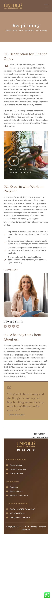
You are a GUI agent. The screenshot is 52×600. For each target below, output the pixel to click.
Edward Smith (13, 321)
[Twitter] (9, 326)
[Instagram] (13, 326)
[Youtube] (17, 326)
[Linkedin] (18, 450)
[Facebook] (5, 326)
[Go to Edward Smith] (26, 295)
